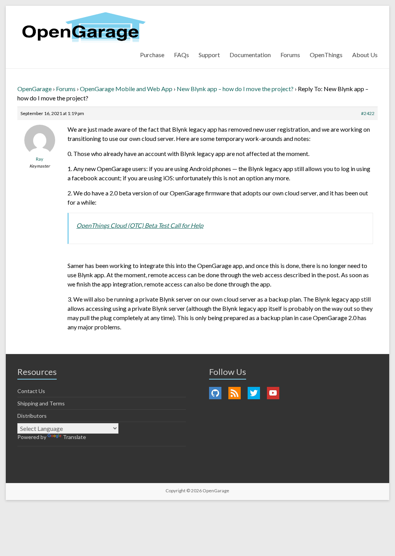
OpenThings (326, 54)
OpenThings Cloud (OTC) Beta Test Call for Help (139, 225)
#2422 (368, 113)
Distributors (32, 415)
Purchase (152, 54)
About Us (365, 54)
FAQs (181, 54)
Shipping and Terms (41, 403)
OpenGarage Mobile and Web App (126, 88)
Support (209, 54)
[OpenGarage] (83, 27)
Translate (74, 437)
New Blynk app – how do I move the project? (235, 88)
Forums (290, 54)
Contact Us (31, 391)
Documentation (250, 54)
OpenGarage (34, 88)
